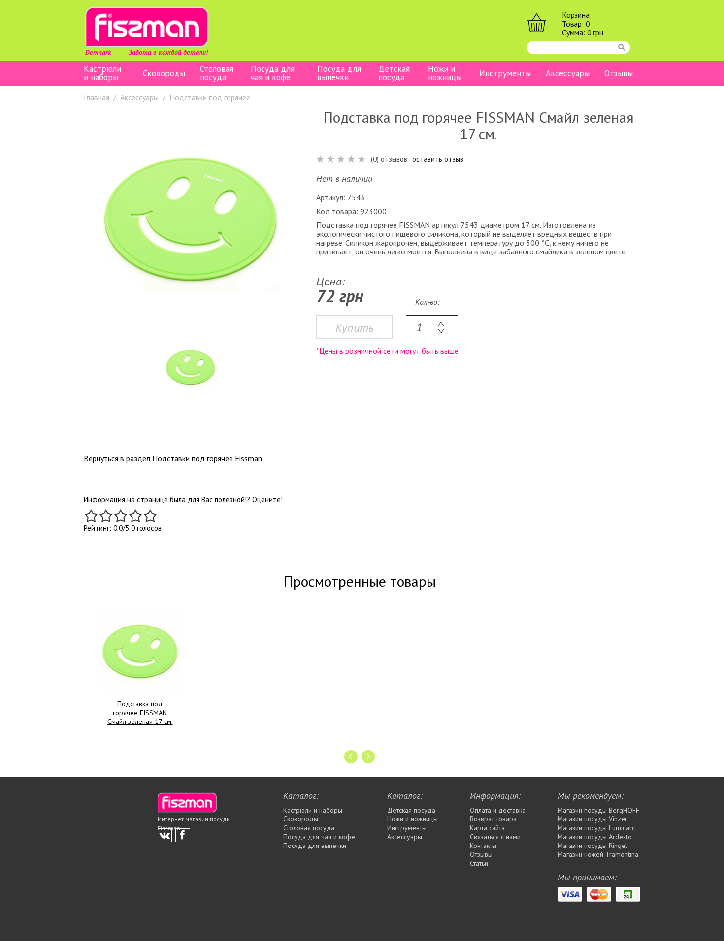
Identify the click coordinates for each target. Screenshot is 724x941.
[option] (190, 219)
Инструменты (505, 73)
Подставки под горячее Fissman (207, 458)
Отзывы (618, 73)
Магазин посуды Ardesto (595, 836)
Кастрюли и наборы (102, 73)
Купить (354, 327)
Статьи (479, 863)
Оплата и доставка (498, 810)
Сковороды (164, 73)
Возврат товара (493, 819)
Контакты (483, 845)
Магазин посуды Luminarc (596, 827)
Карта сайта (487, 827)
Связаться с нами (495, 836)
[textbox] (432, 327)
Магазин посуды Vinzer (592, 819)
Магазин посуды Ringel (592, 845)
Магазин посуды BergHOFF (598, 810)
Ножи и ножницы (444, 73)
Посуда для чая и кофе (273, 73)
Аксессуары (568, 73)
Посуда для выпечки (339, 73)
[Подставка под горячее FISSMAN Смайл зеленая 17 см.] (140, 651)
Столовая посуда (216, 73)
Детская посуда (394, 73)
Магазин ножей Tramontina (598, 854)
